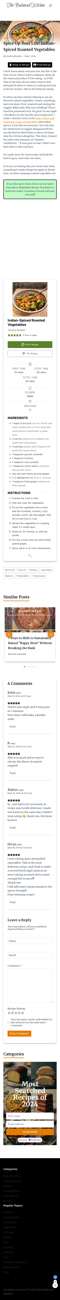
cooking (8, 1247)
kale (6, 1257)
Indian (33, 570)
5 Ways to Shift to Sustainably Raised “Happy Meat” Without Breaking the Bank (30, 643)
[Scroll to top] (53, 1296)
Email (12, 955)
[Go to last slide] (9, 634)
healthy (8, 1212)
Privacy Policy (12, 1267)
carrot (22, 570)
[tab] (24, 666)
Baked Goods (11, 1176)
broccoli (9, 570)
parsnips (46, 570)
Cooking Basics (12, 1181)
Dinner (7, 1186)
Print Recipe (43, 64)
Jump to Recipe (21, 64)
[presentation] (30, 619)
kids (6, 1242)
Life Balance (10, 1196)
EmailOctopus (36, 1140)
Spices (9, 576)
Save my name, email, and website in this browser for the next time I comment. (31, 1022)
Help (6, 1272)
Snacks (7, 1201)
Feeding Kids (11, 1191)
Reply (13, 726)
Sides (6, 38)
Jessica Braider (14, 56)
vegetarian (39, 576)
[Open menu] (50, 5)
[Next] (50, 634)
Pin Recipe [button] (32, 353)
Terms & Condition (15, 1262)
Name (12, 941)
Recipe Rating (16, 1008)
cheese (7, 1237)
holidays (8, 1252)
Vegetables (22, 576)
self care (8, 1232)
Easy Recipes (11, 1217)
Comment (15, 965)
